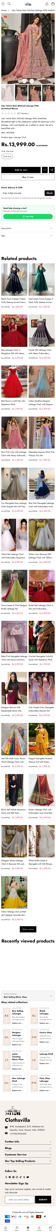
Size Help (29, 216)
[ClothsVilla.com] (28, 3)
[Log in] (47, 4)
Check (50, 193)
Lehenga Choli (20, 137)
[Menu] (3, 4)
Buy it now (28, 177)
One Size (7, 156)
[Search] (9, 4)
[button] (53, 4)
